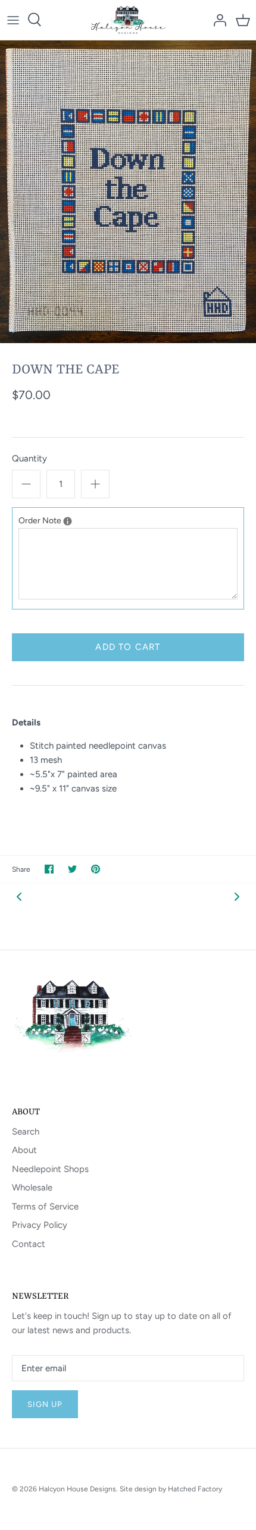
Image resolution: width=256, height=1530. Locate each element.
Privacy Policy (39, 1225)
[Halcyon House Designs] (128, 20)
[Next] (237, 896)
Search (25, 1131)
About (24, 1150)
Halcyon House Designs (77, 1489)
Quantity (29, 458)
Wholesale (32, 1187)
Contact (28, 1244)
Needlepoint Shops (50, 1169)
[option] (128, 192)
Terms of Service (45, 1206)
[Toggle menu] (13, 20)
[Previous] (19, 896)
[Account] (217, 20)
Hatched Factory (195, 1489)
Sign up (45, 1404)
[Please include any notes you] (67, 521)
